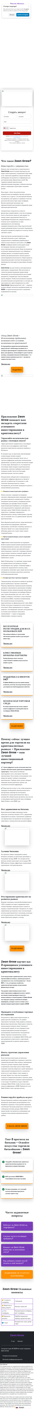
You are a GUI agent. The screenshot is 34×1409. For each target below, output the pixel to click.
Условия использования (10, 1356)
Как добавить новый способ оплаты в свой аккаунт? (15, 1262)
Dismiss (12, 14)
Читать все (5, 364)
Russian (21, 1407)
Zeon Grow (17, 1335)
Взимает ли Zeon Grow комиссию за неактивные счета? (14, 1249)
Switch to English (22, 14)
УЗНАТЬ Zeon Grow (17, 1126)
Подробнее (17, 369)
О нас (13, 1341)
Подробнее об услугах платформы (17, 1274)
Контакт (20, 1341)
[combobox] (6, 128)
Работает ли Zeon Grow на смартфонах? (15, 1226)
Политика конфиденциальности (12, 1359)
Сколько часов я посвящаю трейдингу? (14, 1237)
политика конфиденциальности (17, 136)
